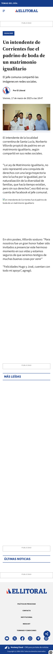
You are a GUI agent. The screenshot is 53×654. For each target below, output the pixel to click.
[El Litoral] (26, 11)
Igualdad (8, 33)
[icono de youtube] (7, 638)
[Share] (46, 634)
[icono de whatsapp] (30, 638)
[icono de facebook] (22, 638)
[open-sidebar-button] (3, 10)
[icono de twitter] (15, 638)
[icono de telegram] (38, 638)
